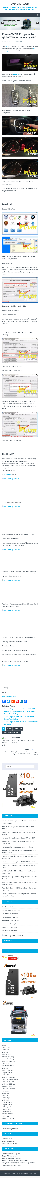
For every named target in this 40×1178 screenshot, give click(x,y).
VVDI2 (9, 729)
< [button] (2, 23)
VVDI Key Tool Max (8, 1077)
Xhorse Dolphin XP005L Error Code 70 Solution (17, 847)
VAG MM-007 (6, 1111)
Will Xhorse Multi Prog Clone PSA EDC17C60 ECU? (18, 862)
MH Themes (32, 1173)
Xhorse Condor (7, 1086)
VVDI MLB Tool (7, 1054)
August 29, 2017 (8, 41)
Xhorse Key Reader (8, 1118)
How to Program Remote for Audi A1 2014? (19, 709)
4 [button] (21, 774)
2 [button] (16, 774)
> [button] (37, 23)
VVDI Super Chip (7, 1107)
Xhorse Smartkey (7, 1114)
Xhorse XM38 (6, 1109)
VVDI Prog (5, 1063)
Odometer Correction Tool (11, 910)
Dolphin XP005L (7, 1105)
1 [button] (14, 774)
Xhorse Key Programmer (10, 927)
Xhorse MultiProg (8, 1059)
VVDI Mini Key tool (8, 1082)
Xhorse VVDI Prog (8, 1057)
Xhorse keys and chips (9, 931)
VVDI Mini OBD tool (8, 1084)
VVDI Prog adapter (8, 1070)
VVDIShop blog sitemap (10, 1129)
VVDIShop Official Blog (9, 1143)
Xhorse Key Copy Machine (10, 920)
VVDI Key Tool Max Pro (10, 1079)
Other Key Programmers (10, 914)
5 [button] (23, 774)
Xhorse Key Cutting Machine (11, 924)
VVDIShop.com (7, 1139)
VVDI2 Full (5, 1050)
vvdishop (9, 46)
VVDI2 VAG (5, 1093)
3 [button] (19, 774)
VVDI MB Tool (6, 1075)
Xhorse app (6, 1091)
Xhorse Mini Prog (7, 1066)
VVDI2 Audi (18, 729)
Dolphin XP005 (7, 1073)
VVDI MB (5, 1052)
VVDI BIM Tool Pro (8, 1089)
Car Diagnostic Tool (8, 907)
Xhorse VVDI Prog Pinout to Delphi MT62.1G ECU (18, 838)
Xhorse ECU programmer (10, 917)
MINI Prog (5, 1116)
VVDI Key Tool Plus (8, 1061)
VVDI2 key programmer (11, 733)
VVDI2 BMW (6, 1047)
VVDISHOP (19, 41)
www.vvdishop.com (9, 696)
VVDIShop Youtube (8, 1141)
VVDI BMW (5, 1100)
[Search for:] (20, 766)
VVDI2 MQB (6, 1098)
